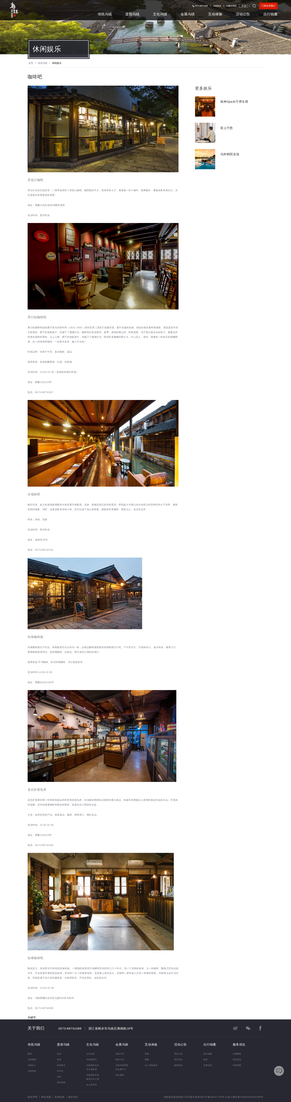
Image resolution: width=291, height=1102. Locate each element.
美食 (59, 1059)
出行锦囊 (270, 14)
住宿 (59, 1054)
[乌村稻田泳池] (229, 168)
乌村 (59, 1077)
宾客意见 (237, 1059)
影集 (147, 1054)
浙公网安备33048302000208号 (245, 1097)
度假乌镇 (132, 14)
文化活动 (90, 1054)
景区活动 (178, 1059)
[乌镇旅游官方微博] (235, 1028)
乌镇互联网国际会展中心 (122, 1067)
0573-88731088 (201, 6)
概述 (30, 1054)
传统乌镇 (105, 14)
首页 (30, 63)
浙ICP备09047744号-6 (214, 1097)
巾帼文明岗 (231, 6)
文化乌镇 (160, 14)
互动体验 (215, 14)
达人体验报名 (151, 1065)
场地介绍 (120, 1054)
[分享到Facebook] (260, 1028)
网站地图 (46, 1097)
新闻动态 (178, 1065)
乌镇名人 (32, 1065)
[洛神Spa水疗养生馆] (229, 115)
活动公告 (243, 14)
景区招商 (61, 1082)
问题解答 (237, 1054)
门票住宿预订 (268, 6)
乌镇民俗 (32, 1071)
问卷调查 (237, 1065)
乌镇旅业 (217, 6)
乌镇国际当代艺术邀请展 (92, 1067)
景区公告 (178, 1054)
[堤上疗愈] (229, 142)
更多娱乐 (203, 88)
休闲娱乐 (47, 49)
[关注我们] (248, 1028)
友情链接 (59, 1097)
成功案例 (120, 1075)
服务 (205, 1059)
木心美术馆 (91, 1085)
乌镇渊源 (32, 1059)
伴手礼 (60, 1071)
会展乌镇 (188, 14)
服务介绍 (120, 1059)
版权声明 (33, 1097)
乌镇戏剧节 (91, 1059)
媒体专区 (73, 1097)
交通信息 (207, 1065)
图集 (147, 1059)
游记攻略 (207, 1054)
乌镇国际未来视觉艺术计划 (92, 1077)
